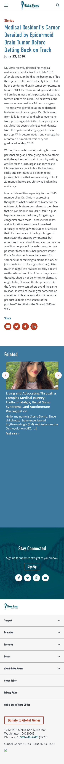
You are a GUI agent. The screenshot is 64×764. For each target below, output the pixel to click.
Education (9, 632)
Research (8, 644)
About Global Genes (13, 668)
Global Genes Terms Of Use (17, 704)
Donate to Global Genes (24, 720)
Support (8, 620)
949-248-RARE (29, 737)
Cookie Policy (10, 680)
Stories (9, 20)
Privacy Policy (10, 692)
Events (7, 656)
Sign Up (32, 566)
